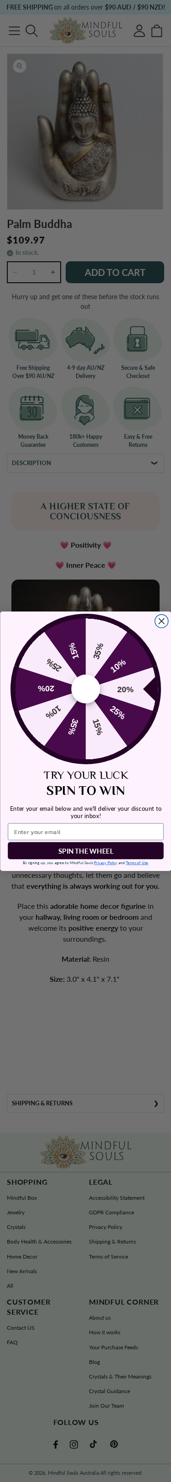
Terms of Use (137, 862)
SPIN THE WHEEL (85, 850)
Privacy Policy (105, 862)
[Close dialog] (161, 620)
